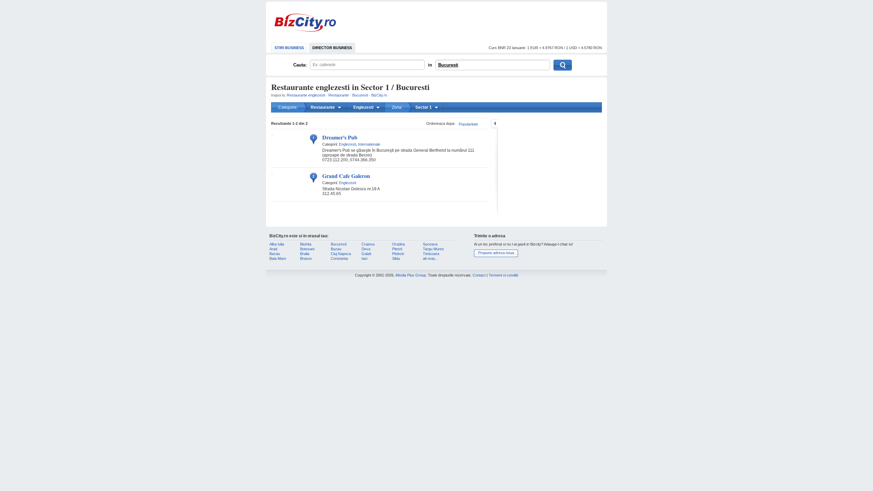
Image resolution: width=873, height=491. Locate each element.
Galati (366, 254)
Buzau (336, 249)
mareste (494, 123)
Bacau (274, 254)
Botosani (307, 249)
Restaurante (338, 95)
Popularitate (468, 124)
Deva (365, 249)
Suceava (430, 244)
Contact (479, 275)
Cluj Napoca (341, 254)
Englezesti (347, 144)
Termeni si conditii (503, 275)
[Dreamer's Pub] (272, 134)
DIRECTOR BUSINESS (332, 48)
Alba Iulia (276, 244)
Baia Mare (277, 258)
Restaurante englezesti (306, 95)
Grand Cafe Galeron (346, 176)
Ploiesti (398, 254)
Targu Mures (433, 249)
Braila (304, 254)
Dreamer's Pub (339, 137)
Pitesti (397, 249)
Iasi (364, 258)
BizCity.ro (305, 23)
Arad (273, 249)
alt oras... (430, 258)
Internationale (369, 144)
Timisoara (431, 254)
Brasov (306, 258)
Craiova (367, 244)
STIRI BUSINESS (289, 48)
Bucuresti (448, 65)
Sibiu (396, 258)
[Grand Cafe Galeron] (272, 173)
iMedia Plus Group (411, 275)
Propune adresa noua (496, 253)
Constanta (339, 258)
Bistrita (305, 244)
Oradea (398, 244)
